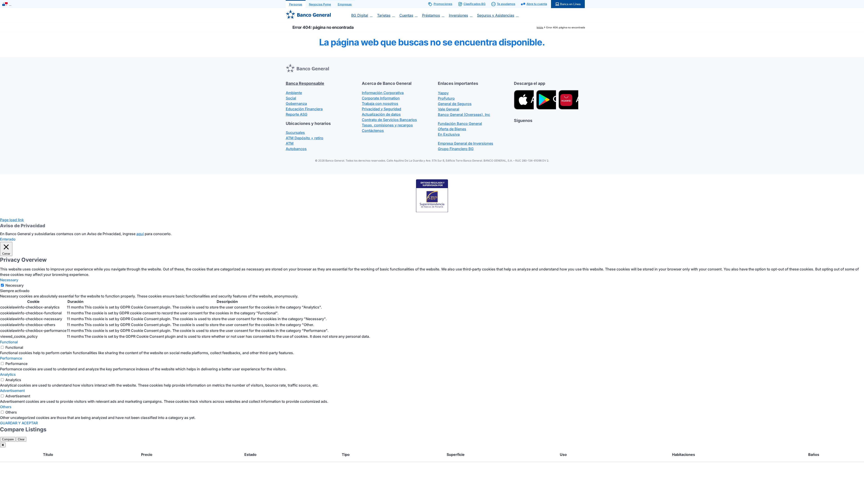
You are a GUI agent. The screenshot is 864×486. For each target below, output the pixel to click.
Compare (8, 439)
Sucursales (295, 132)
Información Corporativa (383, 92)
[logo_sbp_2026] (432, 180)
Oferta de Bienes (452, 129)
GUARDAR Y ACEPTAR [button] (19, 423)
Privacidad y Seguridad (381, 109)
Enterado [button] (8, 239)
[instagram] (540, 129)
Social (291, 98)
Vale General (448, 109)
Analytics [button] (8, 374)
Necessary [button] (9, 280)
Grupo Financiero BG (456, 148)
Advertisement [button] (12, 390)
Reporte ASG (296, 114)
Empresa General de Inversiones (465, 143)
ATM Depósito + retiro (304, 138)
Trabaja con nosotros (380, 103)
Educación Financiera (304, 109)
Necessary (14, 285)
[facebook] (516, 129)
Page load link (12, 220)
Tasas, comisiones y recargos (387, 125)
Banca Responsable (305, 83)
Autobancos (296, 148)
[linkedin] (556, 129)
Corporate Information (381, 98)
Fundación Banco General (460, 123)
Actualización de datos (381, 114)
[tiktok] (524, 129)
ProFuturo (446, 98)
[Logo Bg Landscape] (308, 11)
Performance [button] (11, 358)
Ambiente (294, 92)
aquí (140, 234)
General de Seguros (455, 103)
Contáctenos (373, 130)
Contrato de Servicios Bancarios (389, 119)
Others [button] (5, 407)
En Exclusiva (449, 134)
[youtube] (548, 129)
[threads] (532, 129)
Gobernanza (296, 103)
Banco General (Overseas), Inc (464, 114)
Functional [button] (9, 342)
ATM (290, 143)
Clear (21, 439)
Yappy (443, 93)
